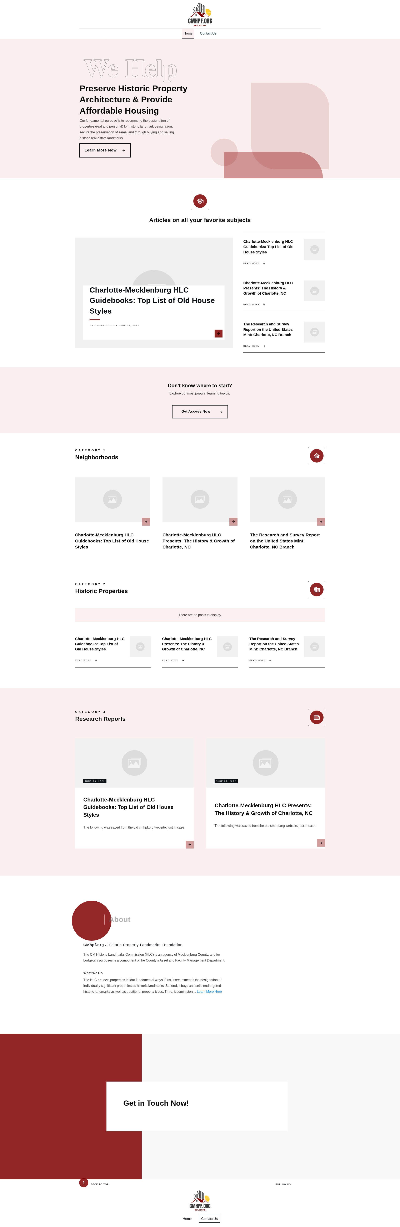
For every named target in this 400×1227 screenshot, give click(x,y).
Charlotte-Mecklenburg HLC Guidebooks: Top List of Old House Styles (152, 300)
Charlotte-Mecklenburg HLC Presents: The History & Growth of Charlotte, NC (268, 288)
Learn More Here (209, 991)
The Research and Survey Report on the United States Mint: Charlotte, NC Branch (268, 329)
